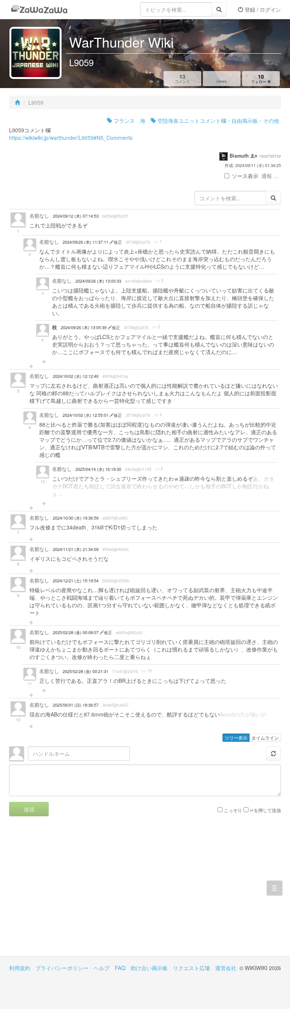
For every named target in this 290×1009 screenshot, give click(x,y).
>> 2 (160, 280)
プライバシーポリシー (61, 968)
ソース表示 (245, 176)
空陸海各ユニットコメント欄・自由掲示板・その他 (217, 120)
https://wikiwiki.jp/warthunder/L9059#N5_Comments (71, 137)
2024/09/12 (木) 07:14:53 (76, 216)
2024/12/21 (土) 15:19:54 (76, 580)
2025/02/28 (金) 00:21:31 (85, 671)
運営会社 (225, 968)
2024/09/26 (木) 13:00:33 (98, 281)
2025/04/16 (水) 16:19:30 (98, 469)
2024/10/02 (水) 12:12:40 (76, 376)
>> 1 (158, 241)
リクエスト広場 (191, 968)
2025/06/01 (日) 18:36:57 (76, 705)
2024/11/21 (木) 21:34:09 (76, 549)
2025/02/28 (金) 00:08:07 (76, 632)
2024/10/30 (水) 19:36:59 (76, 518)
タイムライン (265, 737)
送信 (29, 809)
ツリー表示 (236, 737)
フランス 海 (128, 120)
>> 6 (159, 468)
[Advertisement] (77, 892)
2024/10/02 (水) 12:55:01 (86, 415)
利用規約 (19, 968)
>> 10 (147, 670)
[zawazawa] (39, 9)
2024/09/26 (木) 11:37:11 (86, 242)
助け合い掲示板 (149, 968)
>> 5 (158, 414)
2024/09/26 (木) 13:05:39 (84, 327)
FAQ (120, 968)
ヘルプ (102, 968)
